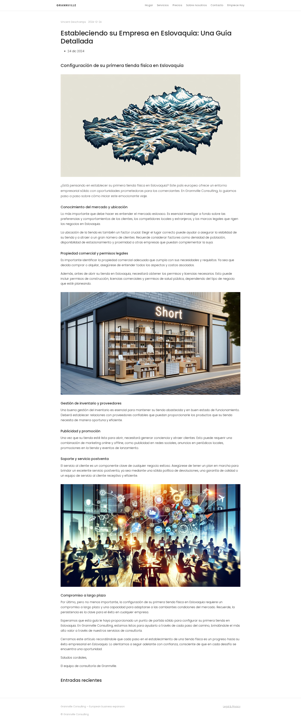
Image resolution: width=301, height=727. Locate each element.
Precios (177, 5)
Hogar (149, 5)
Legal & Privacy (231, 706)
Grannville (66, 5)
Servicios (163, 5)
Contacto (217, 5)
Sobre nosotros (196, 5)
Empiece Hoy (236, 5)
